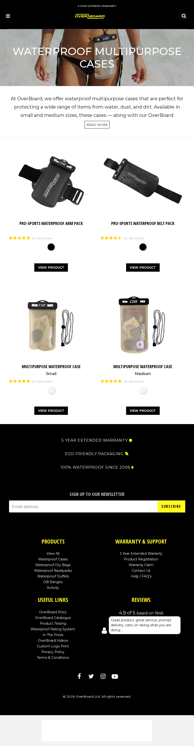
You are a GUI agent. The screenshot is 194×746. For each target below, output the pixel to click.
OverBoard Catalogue (53, 618)
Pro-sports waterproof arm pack (51, 223)
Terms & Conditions (53, 657)
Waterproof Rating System (53, 629)
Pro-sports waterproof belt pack (142, 223)
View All (53, 553)
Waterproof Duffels (53, 576)
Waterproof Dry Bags (53, 565)
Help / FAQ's (141, 576)
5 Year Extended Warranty (141, 553)
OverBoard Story (53, 612)
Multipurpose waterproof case (51, 370)
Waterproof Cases (53, 559)
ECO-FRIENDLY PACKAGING (94, 454)
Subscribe (171, 506)
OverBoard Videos (53, 640)
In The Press (53, 635)
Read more (97, 125)
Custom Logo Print (53, 646)
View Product (51, 267)
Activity (53, 588)
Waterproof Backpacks (53, 570)
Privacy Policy (52, 652)
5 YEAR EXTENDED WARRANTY (95, 440)
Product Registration (141, 559)
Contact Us (141, 570)
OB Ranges (52, 582)
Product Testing (53, 623)
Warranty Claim (141, 565)
